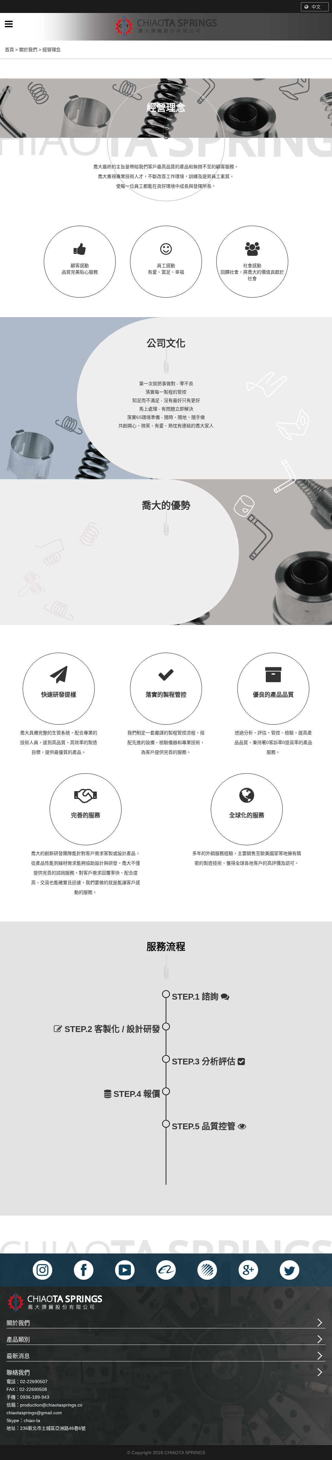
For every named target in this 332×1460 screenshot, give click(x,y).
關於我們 (18, 1323)
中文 (316, 6)
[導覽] (8, 24)
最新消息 (18, 1356)
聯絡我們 (18, 1373)
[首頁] (166, 28)
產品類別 (18, 1339)
